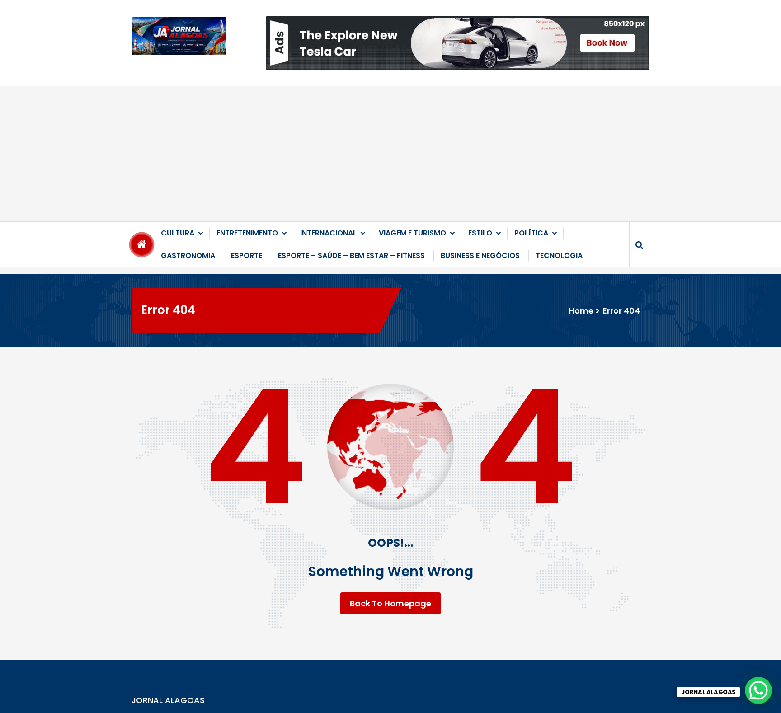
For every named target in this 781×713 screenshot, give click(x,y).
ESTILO (480, 233)
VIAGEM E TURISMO (412, 233)
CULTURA (177, 233)
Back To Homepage (390, 603)
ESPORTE (246, 255)
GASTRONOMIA (188, 255)
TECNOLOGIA (559, 255)
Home (581, 310)
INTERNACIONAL (328, 233)
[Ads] (457, 43)
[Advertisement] (390, 153)
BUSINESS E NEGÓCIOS (480, 255)
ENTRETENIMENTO (247, 233)
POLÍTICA (531, 233)
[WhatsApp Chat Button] (758, 690)
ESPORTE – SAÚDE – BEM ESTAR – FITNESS (351, 255)
